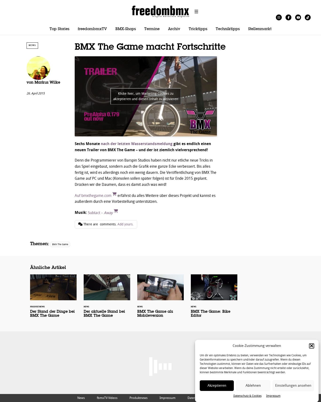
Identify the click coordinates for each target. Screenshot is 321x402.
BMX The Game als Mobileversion (160, 299)
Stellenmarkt (259, 29)
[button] (311, 345)
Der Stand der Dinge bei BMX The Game (53, 299)
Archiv (174, 29)
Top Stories (59, 29)
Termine (152, 29)
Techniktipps (228, 29)
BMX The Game (60, 244)
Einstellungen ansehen (293, 385)
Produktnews (138, 398)
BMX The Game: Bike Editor (214, 299)
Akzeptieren (216, 385)
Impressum (273, 396)
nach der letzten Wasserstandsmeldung (136, 144)
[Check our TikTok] (308, 17)
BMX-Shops (125, 29)
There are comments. (107, 224)
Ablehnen (253, 385)
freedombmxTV (92, 29)
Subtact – (100, 213)
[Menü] (196, 11)
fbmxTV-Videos (107, 398)
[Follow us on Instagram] (279, 17)
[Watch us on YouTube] (298, 17)
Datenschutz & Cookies (247, 396)
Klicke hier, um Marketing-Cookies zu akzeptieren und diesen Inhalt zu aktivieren (145, 96)
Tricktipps (198, 29)
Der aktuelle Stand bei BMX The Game (107, 299)
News (32, 45)
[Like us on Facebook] (288, 17)
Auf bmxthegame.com (93, 195)
